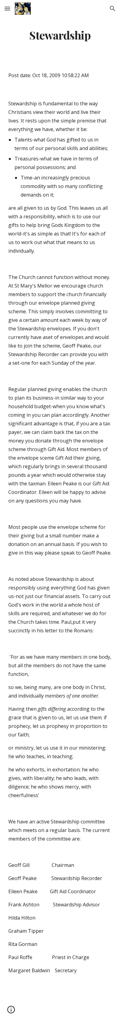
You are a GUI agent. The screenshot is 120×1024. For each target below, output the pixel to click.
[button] (7, 8)
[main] (60, 35)
